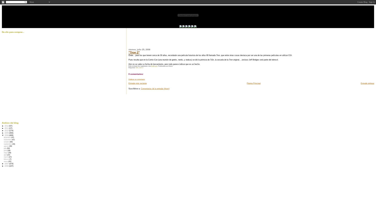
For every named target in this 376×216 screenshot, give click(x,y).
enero (6, 161)
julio (5, 148)
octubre (7, 142)
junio (5, 150)
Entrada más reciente (138, 83)
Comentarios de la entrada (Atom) (155, 89)
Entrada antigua (367, 83)
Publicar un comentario (137, 79)
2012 (7, 126)
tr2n (137, 67)
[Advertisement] (182, 40)
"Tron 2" (134, 52)
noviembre (8, 139)
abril (5, 155)
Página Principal (254, 83)
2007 (7, 164)
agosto (6, 146)
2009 (7, 133)
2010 (7, 131)
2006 (7, 166)
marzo (6, 157)
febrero (6, 159)
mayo (6, 153)
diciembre (7, 137)
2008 (7, 135)
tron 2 (141, 67)
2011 (7, 128)
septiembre (8, 144)
